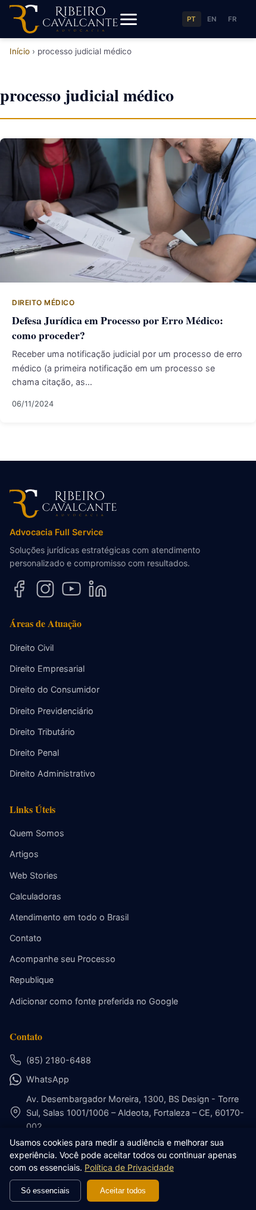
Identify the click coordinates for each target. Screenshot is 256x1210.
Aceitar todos (123, 1190)
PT (191, 19)
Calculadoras (35, 896)
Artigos (24, 854)
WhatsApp (47, 1079)
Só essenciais (45, 1190)
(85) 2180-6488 (58, 1060)
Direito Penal (34, 752)
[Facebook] (19, 588)
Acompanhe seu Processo (62, 959)
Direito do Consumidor (54, 689)
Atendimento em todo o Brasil (69, 917)
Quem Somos (37, 833)
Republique (32, 980)
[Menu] (128, 19)
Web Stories (34, 875)
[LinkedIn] (97, 588)
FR (232, 19)
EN (212, 19)
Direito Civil (32, 648)
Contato (26, 938)
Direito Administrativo (52, 773)
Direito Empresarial (47, 668)
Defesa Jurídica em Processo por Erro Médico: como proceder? (117, 327)
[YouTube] (71, 588)
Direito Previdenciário (51, 711)
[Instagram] (45, 588)
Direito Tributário (42, 732)
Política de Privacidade (129, 1167)
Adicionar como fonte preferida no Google (94, 1001)
